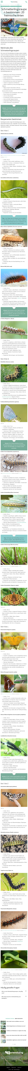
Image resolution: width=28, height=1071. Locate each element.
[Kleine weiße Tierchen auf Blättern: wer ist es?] (3, 1023)
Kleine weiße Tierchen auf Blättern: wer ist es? (15, 1021)
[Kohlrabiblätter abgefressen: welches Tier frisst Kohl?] (3, 1041)
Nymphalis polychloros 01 (9, 473)
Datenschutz (14, 1067)
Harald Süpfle (4, 969)
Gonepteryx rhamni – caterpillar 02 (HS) (10, 969)
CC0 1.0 (24, 930)
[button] (25, 1)
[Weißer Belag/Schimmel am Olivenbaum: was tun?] (3, 1027)
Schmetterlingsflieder (21, 522)
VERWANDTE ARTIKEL (10, 1018)
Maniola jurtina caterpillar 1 (8, 566)
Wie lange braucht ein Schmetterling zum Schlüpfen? (11, 997)
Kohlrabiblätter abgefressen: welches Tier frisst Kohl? (16, 1039)
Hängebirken (20, 941)
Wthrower (3, 930)
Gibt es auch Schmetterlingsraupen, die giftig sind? (12, 992)
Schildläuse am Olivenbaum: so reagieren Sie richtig (16, 1030)
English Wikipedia (7, 930)
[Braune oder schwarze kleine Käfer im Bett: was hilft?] (3, 1036)
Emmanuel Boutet (4, 155)
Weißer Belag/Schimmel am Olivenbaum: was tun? (16, 1026)
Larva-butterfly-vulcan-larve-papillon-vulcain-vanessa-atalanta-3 (14, 155)
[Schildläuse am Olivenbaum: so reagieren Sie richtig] (3, 1032)
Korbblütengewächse (6, 396)
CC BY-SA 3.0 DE (24, 969)
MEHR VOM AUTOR (18, 1018)
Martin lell (3, 566)
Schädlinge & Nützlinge (5, 4)
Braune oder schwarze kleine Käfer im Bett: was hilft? (17, 1035)
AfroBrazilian (3, 473)
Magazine (8, 1067)
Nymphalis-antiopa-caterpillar (13, 930)
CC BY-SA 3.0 (20, 473)
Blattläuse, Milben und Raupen (16, 6)
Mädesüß (19, 298)
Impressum (19, 1067)
